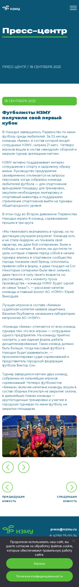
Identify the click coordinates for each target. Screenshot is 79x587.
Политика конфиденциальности (39, 576)
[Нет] (73, 541)
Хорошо (39, 563)
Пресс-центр (14, 67)
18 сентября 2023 (45, 67)
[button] (24, 467)
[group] (39, 436)
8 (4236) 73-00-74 (63, 536)
